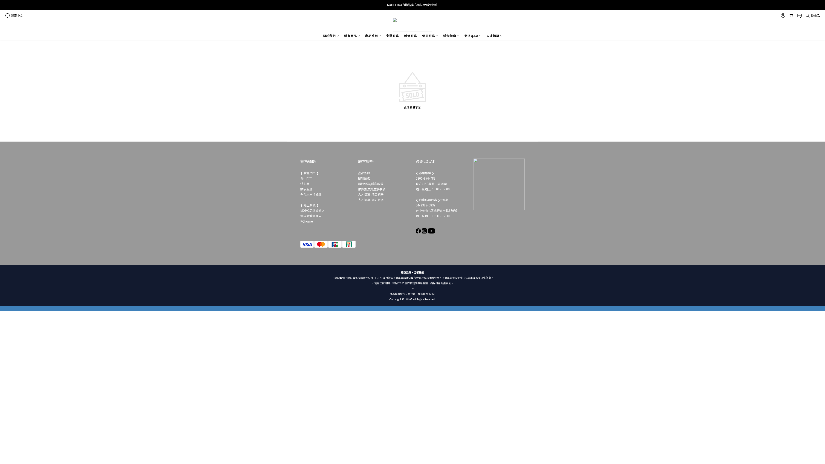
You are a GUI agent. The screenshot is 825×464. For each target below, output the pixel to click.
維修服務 (410, 36)
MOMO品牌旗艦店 (312, 210)
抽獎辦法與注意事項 (371, 189)
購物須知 (364, 178)
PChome (306, 221)
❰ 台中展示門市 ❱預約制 (432, 200)
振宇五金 (306, 189)
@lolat (442, 184)
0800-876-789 (425, 178)
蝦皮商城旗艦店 (310, 216)
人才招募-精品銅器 (370, 194)
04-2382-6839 (425, 205)
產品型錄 (364, 173)
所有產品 (350, 36)
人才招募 (492, 36)
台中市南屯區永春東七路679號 (436, 210)
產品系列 (371, 36)
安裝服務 (392, 36)
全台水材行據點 (310, 194)
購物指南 (449, 36)
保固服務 (428, 36)
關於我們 (329, 36)
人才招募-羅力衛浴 (370, 200)
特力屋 (304, 184)
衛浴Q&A (471, 36)
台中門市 (306, 178)
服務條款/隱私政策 (370, 184)
